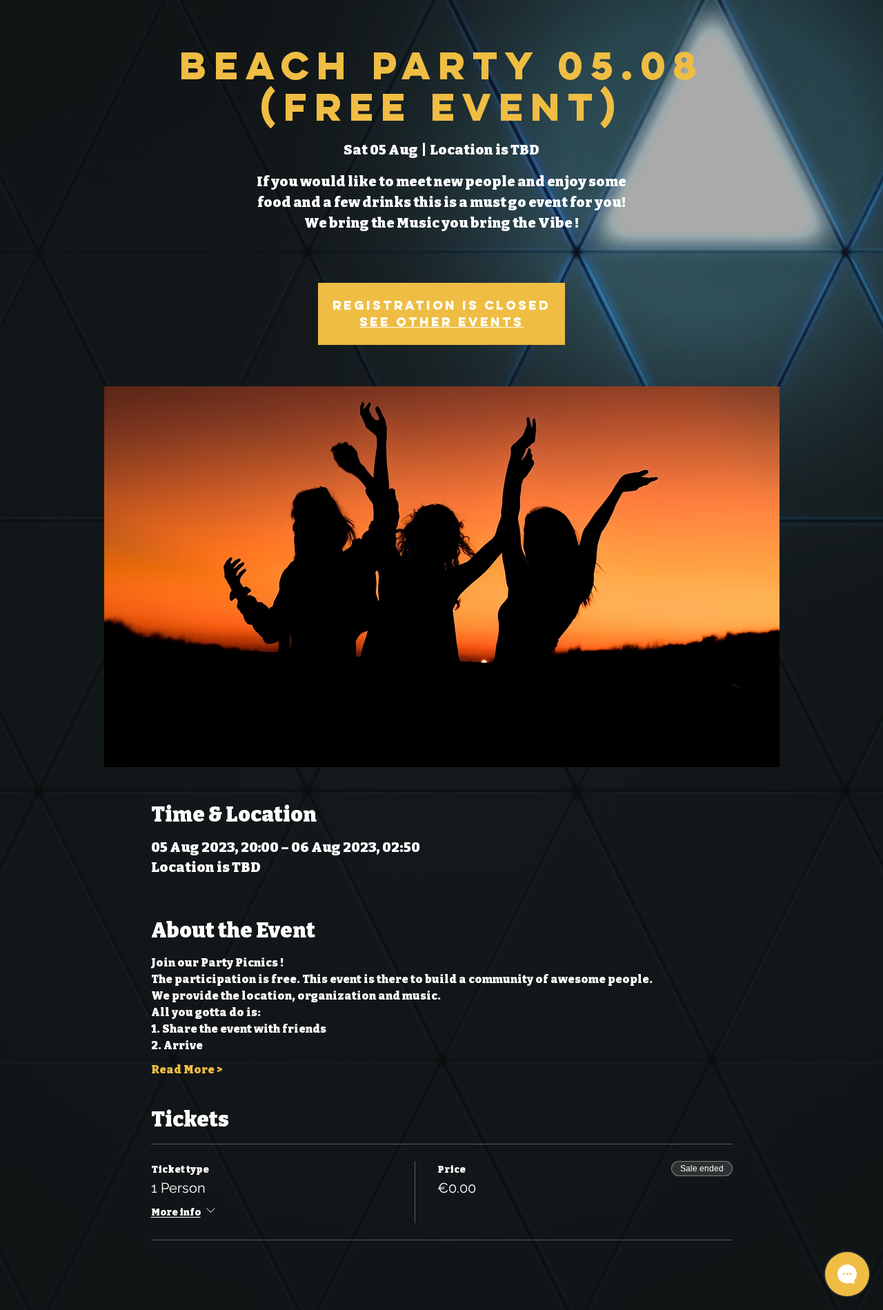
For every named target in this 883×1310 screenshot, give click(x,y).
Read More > (186, 1069)
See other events (441, 322)
